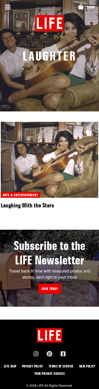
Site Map (10, 366)
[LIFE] (49, 23)
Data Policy (87, 366)
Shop (91, 7)
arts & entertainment (20, 195)
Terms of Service (61, 366)
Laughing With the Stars (27, 205)
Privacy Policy (32, 366)
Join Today (49, 288)
